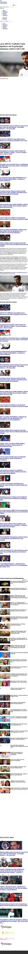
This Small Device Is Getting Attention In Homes (17, 624)
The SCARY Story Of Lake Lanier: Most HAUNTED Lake (18, 724)
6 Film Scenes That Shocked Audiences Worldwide (17, 689)
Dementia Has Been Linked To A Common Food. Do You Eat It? (18, 610)
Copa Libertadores (15, 267)
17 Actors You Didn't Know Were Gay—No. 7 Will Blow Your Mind (18, 717)
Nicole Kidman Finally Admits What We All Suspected (17, 703)
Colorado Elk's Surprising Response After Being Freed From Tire (19, 746)
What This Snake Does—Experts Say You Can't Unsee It (18, 774)
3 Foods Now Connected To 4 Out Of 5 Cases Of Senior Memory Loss (19, 582)
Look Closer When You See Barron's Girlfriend (17, 760)
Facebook (5, 17)
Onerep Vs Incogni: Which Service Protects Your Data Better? (18, 739)
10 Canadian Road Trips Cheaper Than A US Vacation (18, 667)
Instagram (5, 18)
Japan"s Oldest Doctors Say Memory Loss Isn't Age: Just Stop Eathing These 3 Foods (17, 646)
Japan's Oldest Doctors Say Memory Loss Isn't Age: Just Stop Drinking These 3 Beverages (19, 596)
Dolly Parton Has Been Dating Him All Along (19, 653)
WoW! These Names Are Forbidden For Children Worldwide (16, 753)
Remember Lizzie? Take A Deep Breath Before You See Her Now (18, 682)
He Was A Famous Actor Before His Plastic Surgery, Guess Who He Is (18, 660)
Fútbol (4, 10)
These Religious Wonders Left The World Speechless (18, 767)
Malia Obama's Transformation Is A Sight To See (19, 696)
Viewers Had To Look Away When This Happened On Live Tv (19, 731)
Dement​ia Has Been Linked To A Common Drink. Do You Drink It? (18, 589)
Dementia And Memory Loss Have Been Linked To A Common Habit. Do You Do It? (19, 618)
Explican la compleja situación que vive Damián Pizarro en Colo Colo (13, 273)
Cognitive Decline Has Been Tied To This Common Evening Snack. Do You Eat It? (18, 675)
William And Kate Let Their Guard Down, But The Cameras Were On (19, 788)
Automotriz (5, 11)
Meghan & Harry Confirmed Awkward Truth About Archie (18, 781)
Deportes (5, 13)
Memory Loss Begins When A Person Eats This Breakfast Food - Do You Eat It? (19, 603)
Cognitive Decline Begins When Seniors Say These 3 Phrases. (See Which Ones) (18, 632)
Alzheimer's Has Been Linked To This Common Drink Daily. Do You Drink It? (18, 639)
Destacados (5, 15)
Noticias (4, 14)
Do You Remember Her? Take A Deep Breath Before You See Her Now (18, 710)
